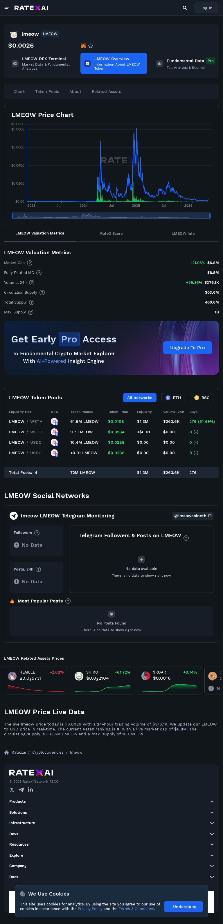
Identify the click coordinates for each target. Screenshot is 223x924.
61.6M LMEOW (84, 421)
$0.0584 (116, 431)
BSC (206, 397)
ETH (177, 397)
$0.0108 (116, 421)
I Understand (183, 906)
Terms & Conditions (136, 909)
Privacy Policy (90, 909)
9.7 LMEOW (81, 431)
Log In (206, 8)
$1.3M (142, 421)
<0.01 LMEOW (84, 452)
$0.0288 (116, 442)
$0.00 (169, 431)
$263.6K (171, 421)
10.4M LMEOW (84, 442)
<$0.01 (143, 431)
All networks (139, 397)
